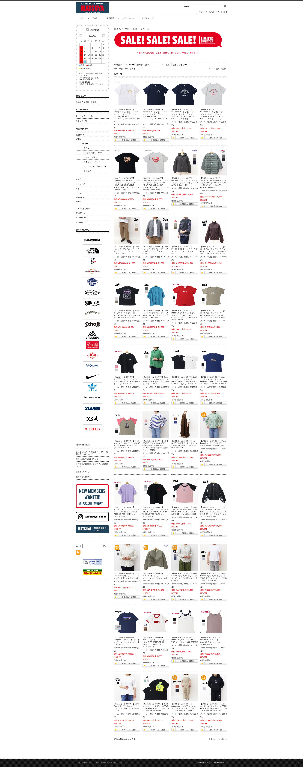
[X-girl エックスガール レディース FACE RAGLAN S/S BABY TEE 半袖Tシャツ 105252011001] (127, 424)
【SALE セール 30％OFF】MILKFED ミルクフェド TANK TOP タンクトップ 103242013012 (184, 640)
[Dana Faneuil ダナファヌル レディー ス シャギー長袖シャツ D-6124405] (127, 557)
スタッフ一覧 (81, 121)
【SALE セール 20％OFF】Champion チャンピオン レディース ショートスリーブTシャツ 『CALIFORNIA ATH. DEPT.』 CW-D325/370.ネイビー (184, 114)
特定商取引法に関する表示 (112, 763)
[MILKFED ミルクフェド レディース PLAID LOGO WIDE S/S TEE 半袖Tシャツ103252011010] (127, 360)
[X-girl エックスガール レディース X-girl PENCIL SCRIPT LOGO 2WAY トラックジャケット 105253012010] (213, 230)
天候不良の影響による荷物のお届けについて (92, 465)
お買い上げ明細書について (87, 459)
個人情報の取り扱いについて (89, 763)
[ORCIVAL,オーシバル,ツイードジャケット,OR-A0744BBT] (184, 162)
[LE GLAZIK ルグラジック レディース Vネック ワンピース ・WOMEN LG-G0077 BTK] (184, 424)
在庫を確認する (120, 137)
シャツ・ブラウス (91, 157)
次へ (218, 69)
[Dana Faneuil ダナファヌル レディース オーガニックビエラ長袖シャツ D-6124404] (184, 557)
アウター (87, 148)
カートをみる (222, 12)
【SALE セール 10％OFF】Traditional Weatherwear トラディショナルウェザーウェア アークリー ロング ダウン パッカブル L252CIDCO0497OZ (213, 182)
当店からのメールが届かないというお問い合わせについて (92, 453)
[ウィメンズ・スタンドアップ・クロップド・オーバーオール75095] (184, 687)
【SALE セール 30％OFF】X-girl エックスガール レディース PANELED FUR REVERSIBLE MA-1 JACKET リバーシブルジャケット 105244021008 (213, 511)
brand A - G (80, 213)
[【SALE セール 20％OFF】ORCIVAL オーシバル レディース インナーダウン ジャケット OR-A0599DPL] (156, 557)
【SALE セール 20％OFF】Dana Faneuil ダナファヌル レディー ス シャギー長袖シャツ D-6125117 (213, 443)
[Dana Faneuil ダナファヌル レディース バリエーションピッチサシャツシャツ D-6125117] (213, 424)
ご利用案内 (110, 18)
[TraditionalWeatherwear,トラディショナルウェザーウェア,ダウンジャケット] (213, 162)
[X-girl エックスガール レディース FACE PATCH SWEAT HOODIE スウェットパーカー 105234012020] (213, 687)
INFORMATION (83, 445)
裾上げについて (82, 472)
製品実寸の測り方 (83, 477)
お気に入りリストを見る (86, 102)
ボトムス (87, 171)
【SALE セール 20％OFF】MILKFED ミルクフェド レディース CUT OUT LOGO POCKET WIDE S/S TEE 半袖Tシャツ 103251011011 (126, 511)
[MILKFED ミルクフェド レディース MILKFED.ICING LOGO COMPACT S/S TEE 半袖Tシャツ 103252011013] (184, 294)
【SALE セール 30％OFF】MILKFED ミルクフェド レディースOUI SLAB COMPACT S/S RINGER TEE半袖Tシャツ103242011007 (155, 642)
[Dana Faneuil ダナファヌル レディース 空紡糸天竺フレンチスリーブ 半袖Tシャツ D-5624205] (213, 557)
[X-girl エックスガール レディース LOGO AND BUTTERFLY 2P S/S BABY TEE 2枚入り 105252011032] (184, 360)
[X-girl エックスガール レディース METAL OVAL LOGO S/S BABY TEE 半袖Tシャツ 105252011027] (213, 294)
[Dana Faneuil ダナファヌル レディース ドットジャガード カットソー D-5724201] (127, 687)
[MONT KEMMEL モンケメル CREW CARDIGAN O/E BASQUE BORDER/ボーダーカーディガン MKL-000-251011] (156, 424)
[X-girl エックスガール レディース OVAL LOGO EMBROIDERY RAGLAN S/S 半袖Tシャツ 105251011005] (184, 491)
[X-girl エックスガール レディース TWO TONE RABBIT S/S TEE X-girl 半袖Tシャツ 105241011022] (156, 687)
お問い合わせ (128, 18)
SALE (135, 29)
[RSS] (78, 553)
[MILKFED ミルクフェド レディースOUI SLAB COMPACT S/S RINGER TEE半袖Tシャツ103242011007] (156, 621)
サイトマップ (147, 18)
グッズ (78, 193)
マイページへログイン (207, 12)
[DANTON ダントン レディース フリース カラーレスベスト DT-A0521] (184, 230)
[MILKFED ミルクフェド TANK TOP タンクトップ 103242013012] (184, 621)
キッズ (78, 189)
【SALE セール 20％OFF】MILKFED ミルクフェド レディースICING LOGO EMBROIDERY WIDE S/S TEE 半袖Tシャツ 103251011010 (155, 511)
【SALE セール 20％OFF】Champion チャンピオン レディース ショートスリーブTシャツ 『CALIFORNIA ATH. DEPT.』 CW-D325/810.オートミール (213, 114)
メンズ (78, 179)
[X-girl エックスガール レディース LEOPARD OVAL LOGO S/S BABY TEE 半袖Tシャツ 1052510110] (213, 360)
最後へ (224, 69)
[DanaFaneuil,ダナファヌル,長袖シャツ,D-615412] (156, 230)
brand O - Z (80, 223)
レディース (85, 143)
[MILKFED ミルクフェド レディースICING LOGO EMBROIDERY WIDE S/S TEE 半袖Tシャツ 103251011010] (156, 491)
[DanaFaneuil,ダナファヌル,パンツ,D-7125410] (127, 230)
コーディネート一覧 (84, 116)
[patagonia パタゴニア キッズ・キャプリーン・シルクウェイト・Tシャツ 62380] (127, 621)
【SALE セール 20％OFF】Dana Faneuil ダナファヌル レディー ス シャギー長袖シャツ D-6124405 (127, 576)
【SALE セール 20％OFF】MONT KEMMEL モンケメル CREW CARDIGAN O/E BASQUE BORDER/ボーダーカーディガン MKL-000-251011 (156, 445)
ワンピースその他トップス (95, 166)
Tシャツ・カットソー (93, 153)
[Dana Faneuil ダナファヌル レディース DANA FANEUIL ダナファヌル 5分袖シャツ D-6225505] (156, 294)
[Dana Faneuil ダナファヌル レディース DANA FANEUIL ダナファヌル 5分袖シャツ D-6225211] (156, 360)
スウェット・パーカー (93, 162)
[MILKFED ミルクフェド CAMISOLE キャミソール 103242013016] (213, 621)
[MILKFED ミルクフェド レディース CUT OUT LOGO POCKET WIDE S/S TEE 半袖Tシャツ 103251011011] (127, 491)
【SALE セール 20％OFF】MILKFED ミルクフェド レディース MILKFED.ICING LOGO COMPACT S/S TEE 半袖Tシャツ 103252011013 (184, 315)
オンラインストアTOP (87, 18)
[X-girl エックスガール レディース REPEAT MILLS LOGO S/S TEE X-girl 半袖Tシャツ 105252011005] (127, 294)
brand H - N (81, 218)
